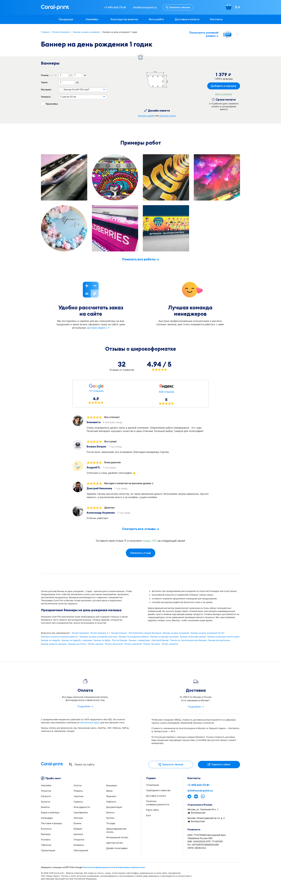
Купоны (110, 818)
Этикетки (46, 790)
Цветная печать (114, 842)
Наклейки (92, 19)
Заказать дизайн (146, 116)
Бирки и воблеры (50, 812)
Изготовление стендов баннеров (145, 633)
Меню (109, 790)
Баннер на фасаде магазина (164, 636)
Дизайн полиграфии (116, 848)
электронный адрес (90, 722)
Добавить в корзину (223, 86)
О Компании (152, 785)
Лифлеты (111, 801)
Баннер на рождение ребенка (134, 636)
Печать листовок (151, 644)
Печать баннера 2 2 (100, 633)
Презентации (48, 850)
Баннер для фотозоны (219, 640)
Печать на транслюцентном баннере (188, 640)
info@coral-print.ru (200, 790)
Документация (114, 807)
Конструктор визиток (124, 19)
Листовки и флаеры (51, 823)
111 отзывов (96, 390)
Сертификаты (81, 812)
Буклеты (45, 801)
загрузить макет (168, 116)
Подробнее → (85, 706)
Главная (45, 32)
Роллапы (45, 839)
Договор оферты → (98, 327)
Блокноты (46, 828)
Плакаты (78, 790)
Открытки (79, 839)
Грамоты (78, 801)
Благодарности (82, 807)
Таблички (46, 845)
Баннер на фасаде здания (193, 636)
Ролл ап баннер (119, 640)
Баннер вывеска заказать (54, 644)
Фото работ (156, 19)
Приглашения (81, 850)
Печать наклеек (95, 644)
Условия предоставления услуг (130, 867)
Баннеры (45, 834)
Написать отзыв (140, 553)
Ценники (78, 834)
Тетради (110, 823)
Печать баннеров (61, 32)
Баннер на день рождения (86, 32)
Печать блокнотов (114, 644)
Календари (47, 818)
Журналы (111, 796)
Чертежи (78, 796)
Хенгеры (78, 818)
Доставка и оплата (187, 19)
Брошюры (111, 785)
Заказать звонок (179, 7)
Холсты (78, 785)
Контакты (216, 19)
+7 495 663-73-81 (198, 785)
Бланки (77, 823)
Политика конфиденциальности (98, 867)
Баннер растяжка (77, 644)
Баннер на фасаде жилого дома (223, 636)
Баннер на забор (102, 640)
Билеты (110, 812)
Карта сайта (152, 809)
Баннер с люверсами (139, 640)
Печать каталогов (133, 644)
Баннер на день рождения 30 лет (207, 633)
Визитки (45, 807)
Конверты (79, 845)
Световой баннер (160, 640)
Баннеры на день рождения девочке (59, 636)
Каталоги (46, 796)
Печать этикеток (170, 644)
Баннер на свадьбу (50, 640)
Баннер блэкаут (119, 633)
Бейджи (78, 828)
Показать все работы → (140, 259)
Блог (148, 815)
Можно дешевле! (223, 94)
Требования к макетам (158, 790)
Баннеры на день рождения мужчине (98, 636)
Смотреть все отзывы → (140, 529)
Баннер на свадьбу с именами (77, 640)
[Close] (237, 34)
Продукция (66, 19)
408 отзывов (166, 391)
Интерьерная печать (117, 837)
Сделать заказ (220, 764)
